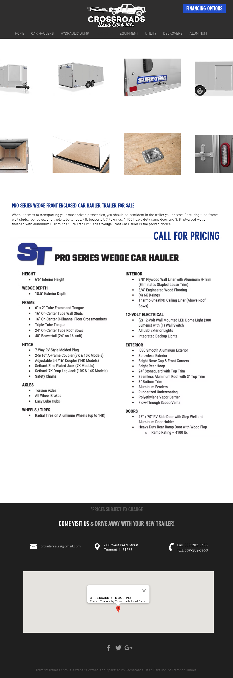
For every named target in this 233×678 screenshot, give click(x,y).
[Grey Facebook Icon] (108, 648)
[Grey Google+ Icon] (128, 648)
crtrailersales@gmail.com (61, 546)
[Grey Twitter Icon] (118, 648)
